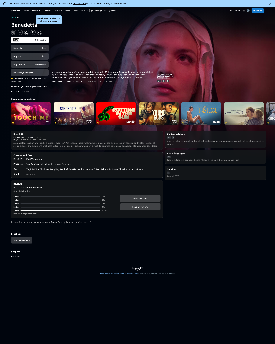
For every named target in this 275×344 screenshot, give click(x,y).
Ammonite (244, 113)
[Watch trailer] (13, 32)
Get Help (15, 256)
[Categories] (244, 11)
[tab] (15, 91)
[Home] (15, 10)
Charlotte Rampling (165, 76)
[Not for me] (33, 32)
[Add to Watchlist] (20, 32)
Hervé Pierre (137, 169)
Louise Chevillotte (121, 169)
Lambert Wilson (85, 169)
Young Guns (159, 113)
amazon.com (79, 3)
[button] (26, 213)
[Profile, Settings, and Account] (248, 11)
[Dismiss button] (270, 4)
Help (137, 273)
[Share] (39, 32)
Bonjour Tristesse (201, 113)
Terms (54, 222)
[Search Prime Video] (231, 11)
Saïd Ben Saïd (33, 164)
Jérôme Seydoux (62, 164)
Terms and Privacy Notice (109, 273)
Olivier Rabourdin (102, 169)
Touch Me (31, 113)
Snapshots (74, 113)
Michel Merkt (47, 164)
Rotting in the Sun (116, 113)
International (57, 81)
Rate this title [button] (140, 198)
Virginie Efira (166, 74)
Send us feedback (126, 273)
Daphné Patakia (163, 78)
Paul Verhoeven (34, 159)
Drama (68, 81)
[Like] (26, 32)
